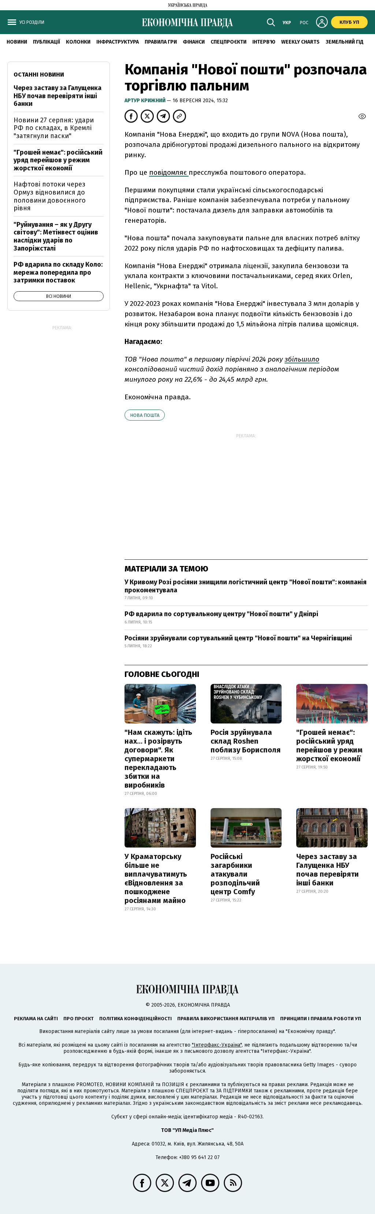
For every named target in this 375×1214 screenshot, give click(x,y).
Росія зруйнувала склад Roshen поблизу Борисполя (246, 741)
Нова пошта (144, 415)
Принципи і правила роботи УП (320, 1018)
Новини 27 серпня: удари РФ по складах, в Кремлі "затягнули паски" (54, 128)
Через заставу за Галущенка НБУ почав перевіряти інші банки (327, 869)
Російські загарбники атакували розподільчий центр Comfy (235, 874)
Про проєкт (78, 1018)
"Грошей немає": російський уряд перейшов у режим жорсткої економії (329, 745)
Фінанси (194, 42)
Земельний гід (345, 42)
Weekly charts (300, 42)
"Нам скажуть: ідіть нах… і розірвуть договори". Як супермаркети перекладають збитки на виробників (158, 758)
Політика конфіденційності (135, 1018)
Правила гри (161, 42)
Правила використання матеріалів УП (226, 1018)
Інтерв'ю (263, 42)
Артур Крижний (146, 100)
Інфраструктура (117, 42)
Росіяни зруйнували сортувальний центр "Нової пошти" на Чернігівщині (238, 638)
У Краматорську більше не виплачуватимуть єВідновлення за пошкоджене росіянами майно (156, 878)
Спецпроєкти (228, 42)
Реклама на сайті (36, 1018)
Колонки (78, 42)
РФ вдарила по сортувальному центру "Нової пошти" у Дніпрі (221, 614)
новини (17, 42)
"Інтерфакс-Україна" (217, 1045)
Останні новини (39, 74)
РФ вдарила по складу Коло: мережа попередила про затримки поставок (58, 272)
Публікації (46, 42)
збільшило (302, 359)
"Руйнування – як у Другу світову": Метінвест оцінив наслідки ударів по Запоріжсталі (56, 236)
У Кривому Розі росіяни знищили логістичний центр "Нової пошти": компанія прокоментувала (246, 586)
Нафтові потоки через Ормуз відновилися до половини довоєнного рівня (50, 196)
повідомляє (169, 172)
